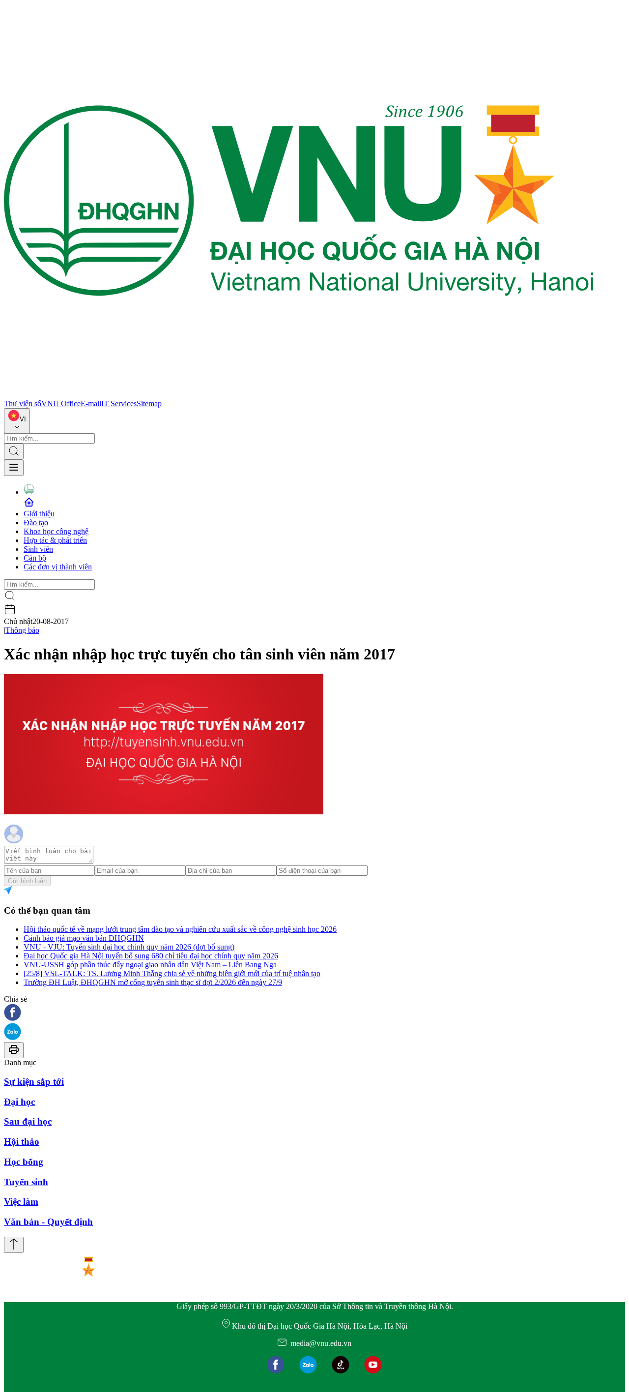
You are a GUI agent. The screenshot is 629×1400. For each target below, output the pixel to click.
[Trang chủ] (299, 394)
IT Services (119, 403)
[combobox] (17, 420)
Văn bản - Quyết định (48, 1222)
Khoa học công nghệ (56, 531)
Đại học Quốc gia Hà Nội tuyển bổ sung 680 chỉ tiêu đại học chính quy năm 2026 (151, 956)
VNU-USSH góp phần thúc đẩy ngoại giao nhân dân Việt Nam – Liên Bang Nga (150, 964)
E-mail (91, 403)
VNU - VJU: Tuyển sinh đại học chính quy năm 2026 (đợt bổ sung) (129, 947)
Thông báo (22, 630)
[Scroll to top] (14, 1245)
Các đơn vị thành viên (58, 567)
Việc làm (21, 1201)
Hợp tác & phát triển (55, 540)
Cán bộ (35, 558)
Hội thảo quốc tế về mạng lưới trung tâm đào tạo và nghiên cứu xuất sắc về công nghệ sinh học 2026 (180, 929)
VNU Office (61, 403)
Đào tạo (36, 522)
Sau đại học (28, 1121)
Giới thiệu (39, 513)
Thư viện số (22, 403)
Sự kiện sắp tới (34, 1081)
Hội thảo (21, 1141)
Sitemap (149, 403)
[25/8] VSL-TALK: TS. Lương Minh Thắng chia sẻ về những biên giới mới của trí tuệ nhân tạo (172, 973)
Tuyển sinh (26, 1182)
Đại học (19, 1102)
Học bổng (23, 1162)
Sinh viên (38, 549)
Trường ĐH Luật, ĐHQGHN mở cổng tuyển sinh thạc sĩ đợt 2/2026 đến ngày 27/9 (153, 982)
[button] (314, 1013)
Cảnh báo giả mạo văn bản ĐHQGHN (84, 938)
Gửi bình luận (27, 881)
